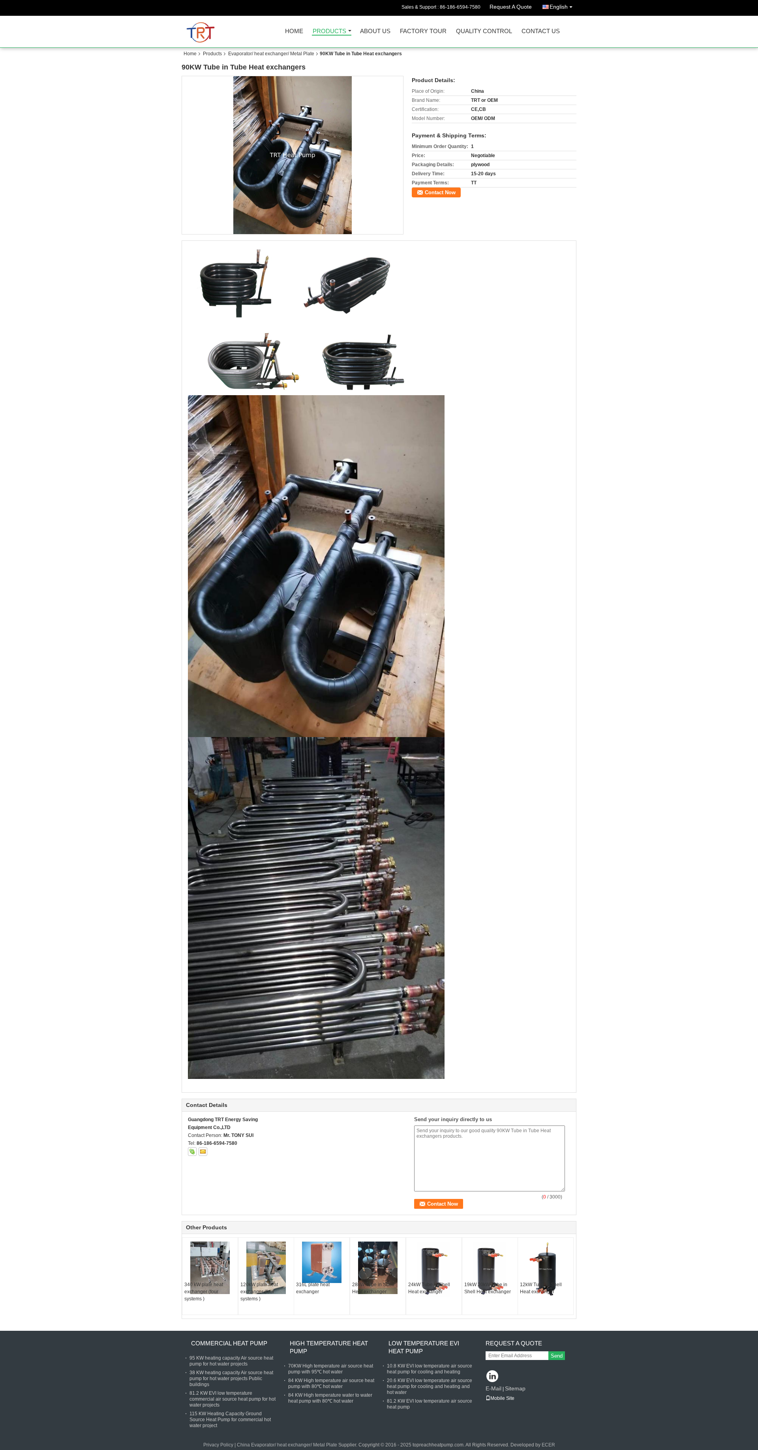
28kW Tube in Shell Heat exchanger (373, 1288)
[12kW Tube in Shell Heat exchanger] (545, 1269)
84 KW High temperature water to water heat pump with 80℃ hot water (330, 1398)
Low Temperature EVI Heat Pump (423, 1347)
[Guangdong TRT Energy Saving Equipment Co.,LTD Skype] (192, 1151)
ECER (548, 1445)
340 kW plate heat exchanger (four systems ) (203, 1292)
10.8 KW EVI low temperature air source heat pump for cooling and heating (429, 1369)
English (559, 7)
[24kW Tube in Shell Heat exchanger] (434, 1269)
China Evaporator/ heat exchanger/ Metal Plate (287, 1445)
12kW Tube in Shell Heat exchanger (541, 1288)
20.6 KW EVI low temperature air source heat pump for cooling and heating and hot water (429, 1386)
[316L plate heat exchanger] (321, 1262)
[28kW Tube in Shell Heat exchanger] (377, 1268)
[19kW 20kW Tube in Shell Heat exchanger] (490, 1269)
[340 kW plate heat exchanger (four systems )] (210, 1268)
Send (557, 1356)
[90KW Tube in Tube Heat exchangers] (293, 155)
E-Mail (493, 1388)
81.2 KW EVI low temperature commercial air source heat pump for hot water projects (233, 1399)
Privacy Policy (218, 1445)
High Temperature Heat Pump (329, 1347)
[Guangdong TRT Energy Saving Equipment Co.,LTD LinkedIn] (492, 1377)
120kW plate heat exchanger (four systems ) (259, 1292)
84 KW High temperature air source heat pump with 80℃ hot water (331, 1383)
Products (329, 31)
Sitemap (515, 1388)
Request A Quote (511, 7)
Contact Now (440, 192)
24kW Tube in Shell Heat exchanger (429, 1288)
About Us (375, 31)
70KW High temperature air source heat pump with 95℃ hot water (330, 1369)
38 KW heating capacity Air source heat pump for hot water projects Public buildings (231, 1378)
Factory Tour (423, 31)
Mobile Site (502, 1398)
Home (294, 31)
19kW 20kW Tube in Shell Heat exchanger (487, 1288)
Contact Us (541, 31)
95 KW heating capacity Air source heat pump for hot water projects (231, 1361)
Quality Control (484, 31)
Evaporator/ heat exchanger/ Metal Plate (271, 53)
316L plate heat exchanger (313, 1288)
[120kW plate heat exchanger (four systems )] (266, 1268)
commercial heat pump (229, 1343)
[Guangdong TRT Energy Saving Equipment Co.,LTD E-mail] (203, 1151)
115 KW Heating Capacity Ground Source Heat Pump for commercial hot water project (230, 1419)
